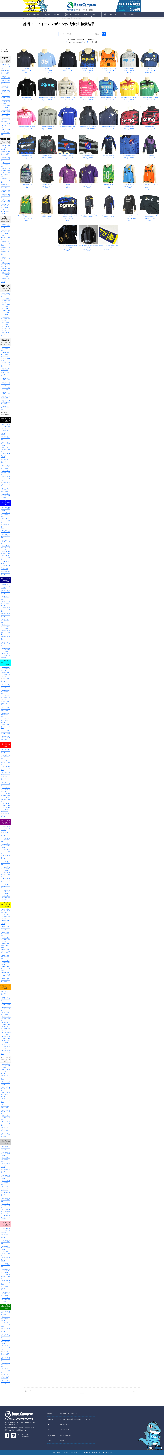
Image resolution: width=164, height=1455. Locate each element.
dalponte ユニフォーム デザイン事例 (5, 226)
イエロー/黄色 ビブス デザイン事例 (5, 968)
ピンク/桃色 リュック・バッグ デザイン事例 (5, 1270)
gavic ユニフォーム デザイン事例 (5, 294)
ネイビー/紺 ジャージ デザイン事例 (5, 597)
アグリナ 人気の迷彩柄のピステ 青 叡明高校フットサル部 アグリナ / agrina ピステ (67, 217)
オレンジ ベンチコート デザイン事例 (6, 1052)
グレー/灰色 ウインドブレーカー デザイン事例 (5, 1211)
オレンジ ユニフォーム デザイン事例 (6, 993)
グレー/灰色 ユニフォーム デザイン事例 (5, 1148)
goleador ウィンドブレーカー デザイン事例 (5, 205)
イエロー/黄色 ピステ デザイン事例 (5, 933)
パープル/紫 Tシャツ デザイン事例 (5, 863)
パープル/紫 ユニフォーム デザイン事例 (5, 828)
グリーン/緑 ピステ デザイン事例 (5, 1336)
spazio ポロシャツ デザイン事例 (5, 374)
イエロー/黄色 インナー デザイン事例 (5, 962)
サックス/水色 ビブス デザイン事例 (5, 726)
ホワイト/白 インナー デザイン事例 (5, 1117)
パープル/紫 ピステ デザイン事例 (5, 851)
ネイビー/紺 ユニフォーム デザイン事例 (5, 586)
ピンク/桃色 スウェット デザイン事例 (5, 1247)
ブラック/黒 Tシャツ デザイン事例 (5, 461)
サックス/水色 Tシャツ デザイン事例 (6, 703)
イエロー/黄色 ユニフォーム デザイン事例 (5, 910)
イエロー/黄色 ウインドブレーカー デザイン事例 (5, 974)
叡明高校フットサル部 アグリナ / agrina (108, 156)
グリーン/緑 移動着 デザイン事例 (5, 1359)
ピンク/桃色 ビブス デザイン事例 (5, 1288)
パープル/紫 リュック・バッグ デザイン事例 (5, 868)
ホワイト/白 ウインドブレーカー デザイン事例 (5, 1129)
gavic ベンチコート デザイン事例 (5, 334)
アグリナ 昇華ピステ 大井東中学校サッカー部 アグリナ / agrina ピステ (88, 248)
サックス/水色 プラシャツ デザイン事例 (5, 674)
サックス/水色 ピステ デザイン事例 (5, 691)
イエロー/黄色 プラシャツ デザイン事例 (5, 916)
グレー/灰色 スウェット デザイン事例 (5, 1165)
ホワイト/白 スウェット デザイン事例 (5, 1083)
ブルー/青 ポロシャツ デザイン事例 (5, 536)
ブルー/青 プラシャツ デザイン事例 (5, 514)
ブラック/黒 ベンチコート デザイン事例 (5, 495)
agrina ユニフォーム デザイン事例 (5, 66)
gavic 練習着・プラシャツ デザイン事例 (5, 300)
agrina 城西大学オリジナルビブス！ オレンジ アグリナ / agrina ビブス (150, 187)
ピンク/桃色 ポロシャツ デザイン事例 (5, 1259)
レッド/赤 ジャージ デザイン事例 (5, 762)
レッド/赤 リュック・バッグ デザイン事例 (5, 789)
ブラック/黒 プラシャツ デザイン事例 (5, 432)
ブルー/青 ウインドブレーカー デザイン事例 (5, 567)
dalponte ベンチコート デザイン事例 (5, 280)
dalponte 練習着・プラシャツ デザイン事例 (5, 231)
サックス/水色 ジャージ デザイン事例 (5, 680)
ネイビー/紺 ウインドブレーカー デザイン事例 (5, 649)
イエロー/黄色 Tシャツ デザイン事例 (6, 945)
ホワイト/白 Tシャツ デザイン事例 (5, 1100)
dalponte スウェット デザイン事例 (5, 243)
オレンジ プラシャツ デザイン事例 (6, 999)
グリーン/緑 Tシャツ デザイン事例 (5, 1347)
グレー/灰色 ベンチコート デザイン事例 (5, 1217)
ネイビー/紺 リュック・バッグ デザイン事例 (5, 626)
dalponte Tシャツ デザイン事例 (5, 259)
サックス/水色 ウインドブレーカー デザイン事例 (5, 732)
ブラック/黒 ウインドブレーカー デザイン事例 (5, 490)
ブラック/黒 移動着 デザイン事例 (5, 472)
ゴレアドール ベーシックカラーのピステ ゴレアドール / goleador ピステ (129, 217)
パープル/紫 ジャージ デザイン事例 (5, 840)
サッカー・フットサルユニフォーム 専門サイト (49, 18)
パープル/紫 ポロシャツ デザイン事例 (5, 857)
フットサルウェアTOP (30, 18)
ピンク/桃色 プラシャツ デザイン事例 (5, 1236)
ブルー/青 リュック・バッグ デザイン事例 (5, 547)
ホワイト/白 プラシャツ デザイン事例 (5, 1071)
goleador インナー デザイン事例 (5, 196)
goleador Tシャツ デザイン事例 (5, 180)
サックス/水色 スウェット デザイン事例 (5, 686)
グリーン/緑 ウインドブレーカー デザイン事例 (5, 1376)
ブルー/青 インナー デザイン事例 (5, 557)
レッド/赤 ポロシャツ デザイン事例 (5, 778)
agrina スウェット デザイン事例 (5, 82)
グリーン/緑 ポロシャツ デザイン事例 (5, 1341)
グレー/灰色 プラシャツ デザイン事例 (5, 1153)
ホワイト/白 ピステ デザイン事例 (5, 1088)
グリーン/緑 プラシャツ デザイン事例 (5, 1318)
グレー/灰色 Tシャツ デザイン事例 (5, 1182)
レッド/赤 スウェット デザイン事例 (5, 768)
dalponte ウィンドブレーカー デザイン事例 (5, 274)
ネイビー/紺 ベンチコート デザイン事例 (5, 655)
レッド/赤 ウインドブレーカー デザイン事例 (5, 809)
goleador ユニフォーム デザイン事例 (5, 147)
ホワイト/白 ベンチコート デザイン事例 (5, 1134)
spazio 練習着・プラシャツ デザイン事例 (5, 354)
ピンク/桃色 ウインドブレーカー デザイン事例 (5, 1294)
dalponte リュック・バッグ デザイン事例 (5, 264)
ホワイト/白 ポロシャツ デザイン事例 (5, 1094)
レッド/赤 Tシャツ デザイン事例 (5, 784)
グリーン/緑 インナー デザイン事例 (5, 1364)
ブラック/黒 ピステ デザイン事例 (5, 449)
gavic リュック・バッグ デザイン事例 (5, 318)
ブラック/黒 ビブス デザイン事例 (5, 484)
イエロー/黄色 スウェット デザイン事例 (5, 928)
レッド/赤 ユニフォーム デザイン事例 (5, 751)
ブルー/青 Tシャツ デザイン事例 (5, 541)
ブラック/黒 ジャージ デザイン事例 (5, 438)
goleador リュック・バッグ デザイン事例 (5, 186)
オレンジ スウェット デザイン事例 (6, 1008)
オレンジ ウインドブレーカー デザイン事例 (6, 1046)
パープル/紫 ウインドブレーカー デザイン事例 (5, 891)
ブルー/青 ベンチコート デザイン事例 (5, 573)
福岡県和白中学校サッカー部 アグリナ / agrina (109, 127)
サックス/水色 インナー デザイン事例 (5, 720)
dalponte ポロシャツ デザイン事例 (5, 253)
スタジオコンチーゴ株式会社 (68, 1414)
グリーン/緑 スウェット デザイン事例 (5, 1330)
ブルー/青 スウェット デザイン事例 (5, 526)
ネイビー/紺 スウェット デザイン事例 (5, 603)
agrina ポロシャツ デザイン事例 (5, 92)
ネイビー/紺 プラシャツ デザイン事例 (5, 592)
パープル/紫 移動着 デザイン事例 (5, 874)
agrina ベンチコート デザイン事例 (5, 125)
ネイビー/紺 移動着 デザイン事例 (5, 632)
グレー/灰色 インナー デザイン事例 (5, 1200)
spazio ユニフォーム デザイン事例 (5, 348)
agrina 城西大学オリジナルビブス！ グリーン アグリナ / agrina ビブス (27, 217)
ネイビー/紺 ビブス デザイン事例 (5, 644)
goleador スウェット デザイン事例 (5, 164)
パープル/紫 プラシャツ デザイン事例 (5, 834)
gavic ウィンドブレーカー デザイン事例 (5, 328)
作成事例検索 (66, 18)
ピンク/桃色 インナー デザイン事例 (5, 1282)
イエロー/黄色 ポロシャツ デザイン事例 (5, 939)
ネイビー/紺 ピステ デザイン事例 (5, 609)
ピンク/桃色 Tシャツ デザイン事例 (5, 1265)
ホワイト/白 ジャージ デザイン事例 (5, 1077)
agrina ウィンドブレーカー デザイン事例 (5, 119)
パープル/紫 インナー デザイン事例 (5, 880)
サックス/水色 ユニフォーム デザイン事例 (5, 668)
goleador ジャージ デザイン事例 (5, 159)
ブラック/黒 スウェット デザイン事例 (5, 444)
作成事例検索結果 (77, 18)
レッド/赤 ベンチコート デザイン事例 (5, 815)
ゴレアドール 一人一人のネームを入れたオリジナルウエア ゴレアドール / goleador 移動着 (149, 217)
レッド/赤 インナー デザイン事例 (5, 799)
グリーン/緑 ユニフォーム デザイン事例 (5, 1312)
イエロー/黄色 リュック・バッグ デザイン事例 (5, 951)
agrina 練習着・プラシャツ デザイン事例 (5, 72)
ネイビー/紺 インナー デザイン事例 (5, 638)
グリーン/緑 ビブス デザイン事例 (5, 1370)
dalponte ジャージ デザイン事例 (5, 237)
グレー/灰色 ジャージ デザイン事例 (5, 1159)
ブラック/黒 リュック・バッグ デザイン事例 (5, 467)
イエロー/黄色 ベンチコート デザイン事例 (5, 980)
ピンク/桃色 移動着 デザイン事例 (5, 1276)
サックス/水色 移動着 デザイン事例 (5, 714)
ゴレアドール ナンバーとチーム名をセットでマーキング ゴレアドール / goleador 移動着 (67, 248)
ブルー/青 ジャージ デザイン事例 (5, 520)
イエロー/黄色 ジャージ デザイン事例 (5, 922)
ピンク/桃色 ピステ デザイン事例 (5, 1253)
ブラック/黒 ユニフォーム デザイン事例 (5, 426)
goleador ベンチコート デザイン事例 (5, 211)
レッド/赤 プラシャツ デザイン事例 (5, 756)
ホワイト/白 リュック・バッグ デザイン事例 (5, 1106)
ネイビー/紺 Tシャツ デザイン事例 (5, 621)
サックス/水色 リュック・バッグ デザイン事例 (5, 709)
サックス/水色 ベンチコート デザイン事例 (5, 737)
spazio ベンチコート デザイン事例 (5, 407)
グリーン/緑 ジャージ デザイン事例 (5, 1324)
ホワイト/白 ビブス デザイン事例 (5, 1123)
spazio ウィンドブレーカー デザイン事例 (5, 402)
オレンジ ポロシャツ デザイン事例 (6, 1018)
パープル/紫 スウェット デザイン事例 (5, 845)
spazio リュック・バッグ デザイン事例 (5, 384)
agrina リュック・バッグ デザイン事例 (5, 101)
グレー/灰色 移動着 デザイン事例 (5, 1194)
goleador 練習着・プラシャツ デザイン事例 (5, 153)
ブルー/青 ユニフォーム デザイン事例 (5, 509)
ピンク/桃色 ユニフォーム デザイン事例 (5, 1230)
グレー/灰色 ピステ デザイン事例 (5, 1171)
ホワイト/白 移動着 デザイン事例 (5, 1111)
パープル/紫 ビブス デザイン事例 (5, 886)
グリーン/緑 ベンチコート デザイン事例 (5, 1382)
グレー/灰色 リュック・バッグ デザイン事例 (5, 1188)
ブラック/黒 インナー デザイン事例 (5, 478)
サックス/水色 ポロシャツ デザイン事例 (5, 697)
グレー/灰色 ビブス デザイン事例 (5, 1205)
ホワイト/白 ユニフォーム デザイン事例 (5, 1065)
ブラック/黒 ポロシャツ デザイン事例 (5, 455)
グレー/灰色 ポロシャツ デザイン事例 (5, 1177)
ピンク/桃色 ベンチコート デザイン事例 (5, 1299)
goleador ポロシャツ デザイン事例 (5, 174)
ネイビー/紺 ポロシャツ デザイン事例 (5, 615)
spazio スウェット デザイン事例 (5, 364)
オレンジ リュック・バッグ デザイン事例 (6, 1028)
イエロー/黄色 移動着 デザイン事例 (5, 957)
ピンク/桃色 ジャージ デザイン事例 (5, 1242)
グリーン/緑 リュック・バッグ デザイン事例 (5, 1353)
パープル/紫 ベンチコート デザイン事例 (5, 897)
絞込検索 (97, 34)
